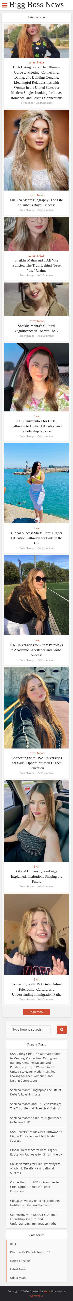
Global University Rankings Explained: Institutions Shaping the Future (36, 876)
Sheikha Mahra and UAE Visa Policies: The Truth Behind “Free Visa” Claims (37, 265)
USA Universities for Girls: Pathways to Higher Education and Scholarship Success (36, 426)
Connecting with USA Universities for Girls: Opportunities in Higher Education (36, 763)
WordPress (36, 1296)
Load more (36, 1012)
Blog (37, 416)
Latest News (36, 62)
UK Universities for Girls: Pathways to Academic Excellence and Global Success (36, 650)
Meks (47, 1291)
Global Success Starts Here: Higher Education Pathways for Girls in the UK (36, 538)
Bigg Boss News (36, 4)
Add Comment (44, 102)
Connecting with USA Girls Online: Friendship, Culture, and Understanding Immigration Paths (36, 989)
